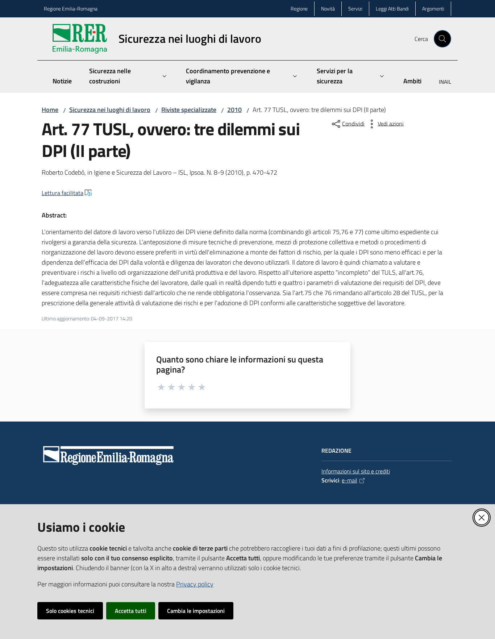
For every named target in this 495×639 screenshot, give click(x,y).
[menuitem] (440, 82)
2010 (234, 110)
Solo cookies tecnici (70, 610)
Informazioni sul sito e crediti (355, 471)
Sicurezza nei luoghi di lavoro (109, 110)
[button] (442, 38)
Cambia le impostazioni (196, 610)
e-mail (349, 480)
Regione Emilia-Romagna (70, 8)
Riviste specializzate (188, 110)
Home (50, 110)
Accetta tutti (130, 610)
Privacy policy (194, 584)
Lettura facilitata (62, 192)
